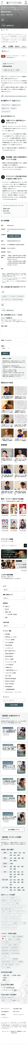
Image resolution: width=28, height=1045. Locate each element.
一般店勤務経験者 (9, 689)
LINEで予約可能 (9, 684)
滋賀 (11, 860)
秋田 (22, 866)
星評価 (2, 346)
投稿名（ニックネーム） (6, 340)
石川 (22, 871)
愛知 (3, 292)
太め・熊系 (8, 676)
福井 (11, 874)
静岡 (11, 876)
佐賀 (18, 887)
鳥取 (18, 879)
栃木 (15, 855)
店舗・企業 (8, 612)
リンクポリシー (5, 1017)
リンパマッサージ (6, 111)
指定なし (7, 606)
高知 (11, 884)
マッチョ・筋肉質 (9, 639)
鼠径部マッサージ (16, 105)
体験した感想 (4, 326)
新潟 (11, 871)
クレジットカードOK (10, 662)
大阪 (11, 858)
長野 (18, 874)
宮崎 (11, 890)
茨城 (11, 855)
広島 (11, 879)
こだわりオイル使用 (10, 673)
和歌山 (15, 860)
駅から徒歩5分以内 (6, 299)
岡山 (15, 879)
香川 (18, 882)
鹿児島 (19, 890)
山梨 (15, 874)
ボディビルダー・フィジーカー (13, 692)
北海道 (11, 863)
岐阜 (22, 874)
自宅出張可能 (21, 296)
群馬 (18, 855)
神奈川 (15, 852)
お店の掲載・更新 (17, 1008)
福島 (15, 869)
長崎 (22, 887)
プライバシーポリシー (18, 1014)
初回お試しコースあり (11, 637)
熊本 (15, 887)
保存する (6, 51)
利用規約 (3, 1014)
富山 (18, 871)
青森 (15, 866)
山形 (11, 869)
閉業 (2, 20)
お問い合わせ (16, 1011)
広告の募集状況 (5, 1011)
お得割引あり (8, 667)
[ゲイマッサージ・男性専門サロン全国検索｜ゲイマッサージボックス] (14, 2)
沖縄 (23, 890)
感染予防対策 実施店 (17, 299)
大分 (15, 890)
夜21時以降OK (9, 656)
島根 (22, 879)
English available (10, 681)
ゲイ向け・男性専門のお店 (7, 25)
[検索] (25, 545)
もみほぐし (13, 108)
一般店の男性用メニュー (11, 670)
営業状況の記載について (11, 57)
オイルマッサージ (6, 105)
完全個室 (4, 296)
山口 (11, 882)
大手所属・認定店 (12, 614)
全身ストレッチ (5, 108)
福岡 (11, 887)
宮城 (11, 866)
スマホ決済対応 (9, 664)
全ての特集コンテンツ (14, 829)
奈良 (23, 858)
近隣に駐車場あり (9, 653)
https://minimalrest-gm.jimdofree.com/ (16, 96)
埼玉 (20, 852)
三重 (15, 876)
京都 (19, 858)
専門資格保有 (8, 686)
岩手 (18, 866)
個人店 (7, 609)
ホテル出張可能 (11, 296)
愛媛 (22, 882)
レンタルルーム (9, 648)
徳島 (15, 882)
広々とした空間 (9, 659)
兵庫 (15, 858)
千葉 (24, 852)
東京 (11, 852)
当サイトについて (5, 1008)
